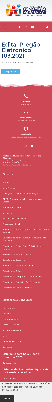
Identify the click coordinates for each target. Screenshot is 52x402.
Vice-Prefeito (9, 188)
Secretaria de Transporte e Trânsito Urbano (22, 276)
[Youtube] (32, 26)
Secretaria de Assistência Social (17, 254)
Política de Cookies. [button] (12, 390)
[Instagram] (26, 26)
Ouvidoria (7, 213)
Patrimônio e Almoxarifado (15, 218)
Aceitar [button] (7, 398)
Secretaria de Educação (14, 260)
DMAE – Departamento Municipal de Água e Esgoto (23, 200)
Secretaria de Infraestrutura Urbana (19, 265)
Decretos (7, 336)
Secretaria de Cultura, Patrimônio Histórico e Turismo (23, 247)
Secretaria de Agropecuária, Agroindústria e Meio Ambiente (25, 239)
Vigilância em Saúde (12, 207)
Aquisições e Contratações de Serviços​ (20, 193)
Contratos (7, 347)
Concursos (7, 314)
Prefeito (6, 182)
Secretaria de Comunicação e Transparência (23, 282)
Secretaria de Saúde (12, 271)
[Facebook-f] (19, 26)
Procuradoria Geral (11, 224)
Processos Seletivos (12, 330)
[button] (5, 27)
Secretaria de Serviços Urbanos (17, 288)
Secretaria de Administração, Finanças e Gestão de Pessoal (26, 230)
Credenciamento (10, 319)
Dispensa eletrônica (12, 341)
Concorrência (9, 308)
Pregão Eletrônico (11, 325)
